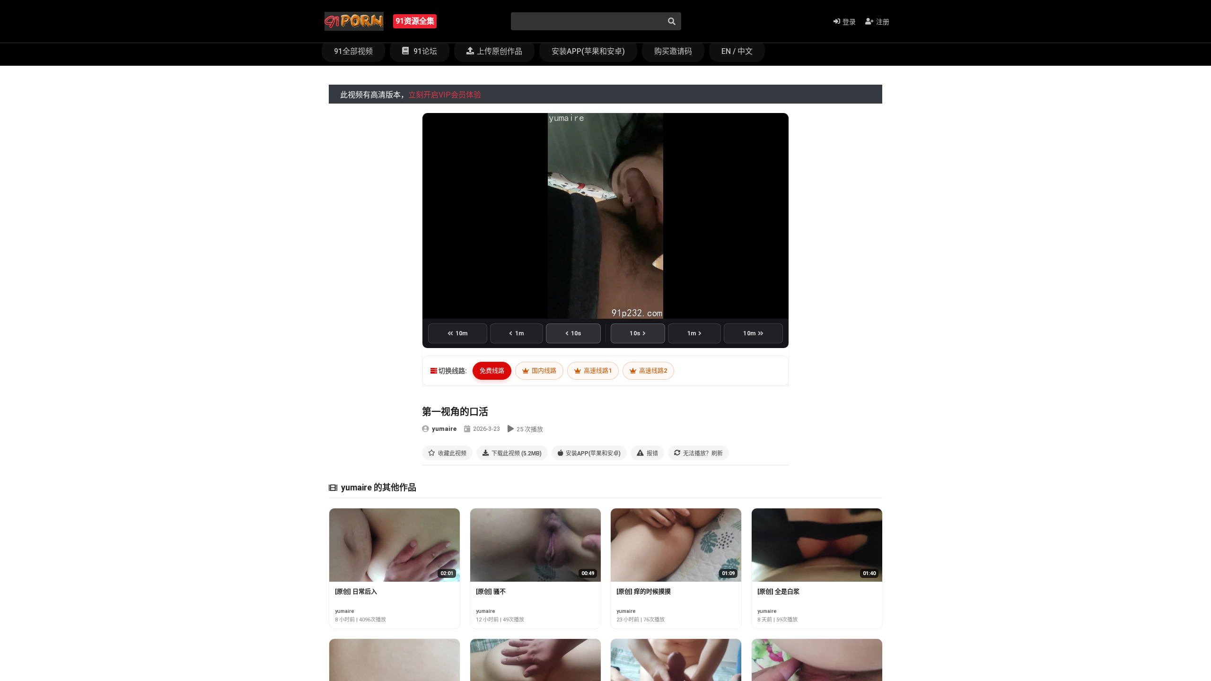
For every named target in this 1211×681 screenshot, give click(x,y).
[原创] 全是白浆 (778, 591)
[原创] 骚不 (491, 591)
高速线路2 (652, 370)
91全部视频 (353, 51)
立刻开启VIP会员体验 (444, 94)
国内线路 (543, 370)
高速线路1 (597, 370)
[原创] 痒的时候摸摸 (643, 591)
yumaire (444, 428)
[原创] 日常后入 (356, 591)
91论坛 (424, 51)
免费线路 (492, 370)
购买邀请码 (673, 51)
